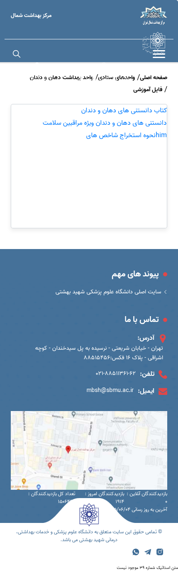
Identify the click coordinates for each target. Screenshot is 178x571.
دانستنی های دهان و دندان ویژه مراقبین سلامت (105, 123)
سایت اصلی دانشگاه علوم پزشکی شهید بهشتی (108, 292)
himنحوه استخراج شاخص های (126, 135)
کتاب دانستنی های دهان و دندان (124, 110)
